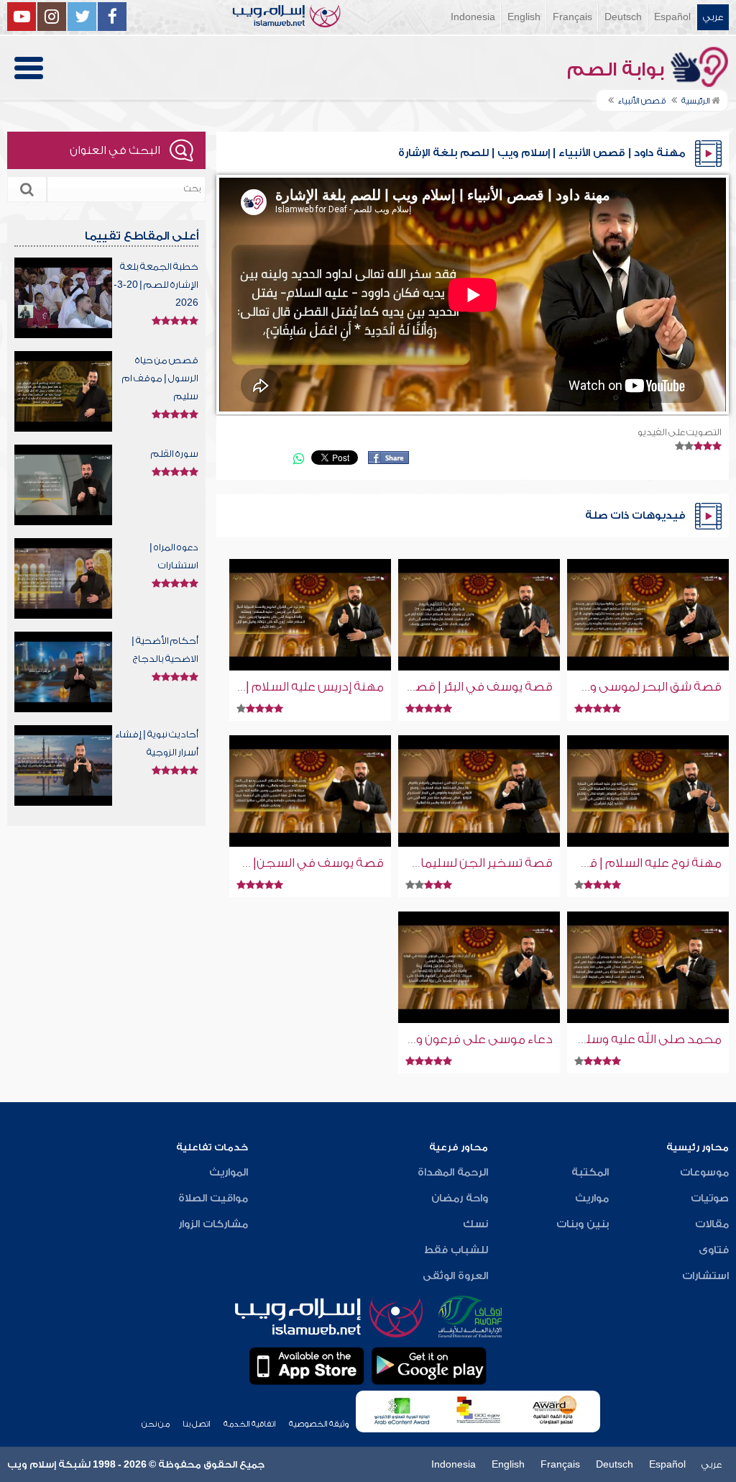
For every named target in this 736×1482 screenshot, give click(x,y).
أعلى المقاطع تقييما (141, 235)
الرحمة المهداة (453, 1172)
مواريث (592, 1198)
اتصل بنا (197, 1424)
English (523, 17)
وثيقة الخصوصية (319, 1424)
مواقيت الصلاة (213, 1198)
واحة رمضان (459, 1198)
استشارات (705, 1276)
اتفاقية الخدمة (250, 1424)
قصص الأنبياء (642, 101)
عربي (713, 17)
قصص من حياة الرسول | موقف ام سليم (160, 378)
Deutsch (623, 17)
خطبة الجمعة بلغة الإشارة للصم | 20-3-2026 (156, 284)
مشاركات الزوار (213, 1224)
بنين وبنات (582, 1224)
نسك (475, 1224)
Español (672, 17)
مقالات (712, 1224)
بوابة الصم (618, 70)
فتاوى (714, 1250)
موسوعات (704, 1172)
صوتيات (710, 1198)
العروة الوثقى (455, 1276)
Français (572, 17)
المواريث (228, 1172)
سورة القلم (174, 453)
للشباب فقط (456, 1250)
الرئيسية (696, 101)
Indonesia (473, 17)
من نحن (156, 1424)
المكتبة (590, 1172)
